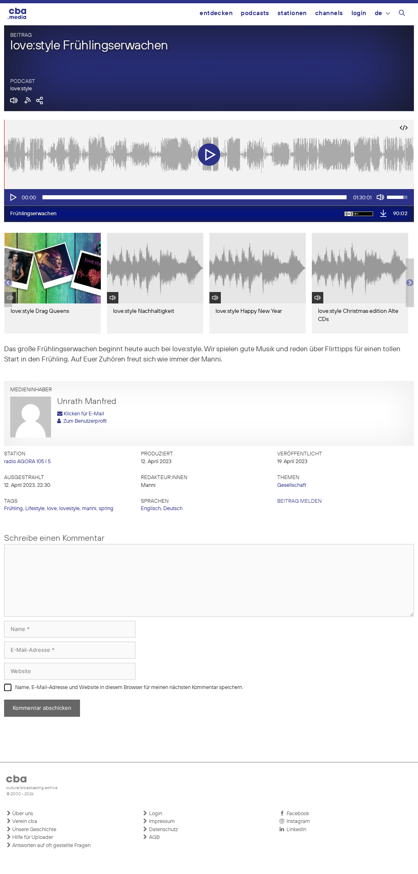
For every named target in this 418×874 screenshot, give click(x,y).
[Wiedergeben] (13, 197)
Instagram (297, 821)
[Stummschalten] (380, 197)
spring (106, 508)
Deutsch (172, 508)
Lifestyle (34, 508)
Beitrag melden (299, 501)
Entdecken (216, 13)
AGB (154, 837)
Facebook (296, 813)
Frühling (13, 508)
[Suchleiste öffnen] (402, 14)
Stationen (292, 13)
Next (410, 283)
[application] (209, 197)
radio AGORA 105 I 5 (27, 461)
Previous (8, 283)
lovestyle (69, 508)
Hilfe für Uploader (32, 837)
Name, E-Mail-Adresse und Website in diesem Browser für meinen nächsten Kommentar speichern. (129, 687)
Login (359, 13)
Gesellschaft (291, 485)
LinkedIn (295, 829)
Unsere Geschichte (33, 829)
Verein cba (24, 821)
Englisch (151, 508)
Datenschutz (163, 829)
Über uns (22, 813)
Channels (329, 13)
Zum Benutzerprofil (84, 421)
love (52, 508)
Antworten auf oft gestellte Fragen (51, 845)
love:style (21, 88)
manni (89, 508)
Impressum (161, 821)
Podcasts (255, 13)
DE (378, 13)
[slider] (194, 197)
